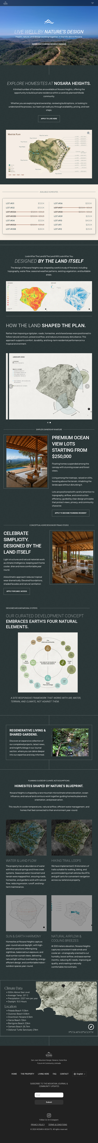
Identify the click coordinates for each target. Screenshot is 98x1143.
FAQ (54, 1074)
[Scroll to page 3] (26, 485)
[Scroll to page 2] (24, 485)
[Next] (87, 386)
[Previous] (10, 386)
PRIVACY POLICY (38, 1125)
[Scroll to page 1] (23, 485)
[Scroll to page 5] (29, 485)
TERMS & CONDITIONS (57, 1125)
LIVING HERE (43, 1074)
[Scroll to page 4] (27, 485)
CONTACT (64, 1074)
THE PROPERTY (27, 1074)
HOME (14, 1074)
